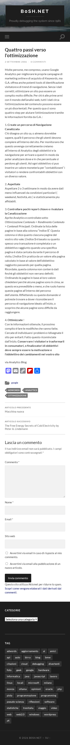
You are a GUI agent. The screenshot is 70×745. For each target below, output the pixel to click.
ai (44, 651)
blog (37, 657)
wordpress (50, 714)
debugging (38, 663)
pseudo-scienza (15, 701)
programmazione (26, 695)
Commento (12, 462)
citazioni (11, 663)
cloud (24, 663)
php (59, 688)
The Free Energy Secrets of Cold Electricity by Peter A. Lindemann (32, 425)
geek (18, 670)
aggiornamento (29, 651)
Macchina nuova (18, 409)
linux (9, 682)
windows (34, 714)
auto (17, 657)
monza (10, 688)
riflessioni (34, 701)
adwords (14, 390)
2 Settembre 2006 (16, 61)
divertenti (54, 663)
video (54, 707)
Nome (9, 502)
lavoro (53, 676)
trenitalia (28, 707)
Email (9, 519)
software (49, 701)
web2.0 (20, 714)
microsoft (33, 682)
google (14, 382)
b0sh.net (35, 11)
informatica (13, 676)
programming (48, 695)
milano (48, 682)
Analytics (31, 390)
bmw (48, 657)
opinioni (36, 688)
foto (9, 670)
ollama (23, 688)
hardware (43, 670)
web (9, 714)
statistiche (12, 707)
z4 (8, 720)
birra (28, 657)
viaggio (42, 707)
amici (53, 651)
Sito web (10, 536)
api (8, 657)
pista (9, 695)
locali (20, 682)
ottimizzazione (17, 395)
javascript (39, 676)
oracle (49, 688)
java (27, 676)
